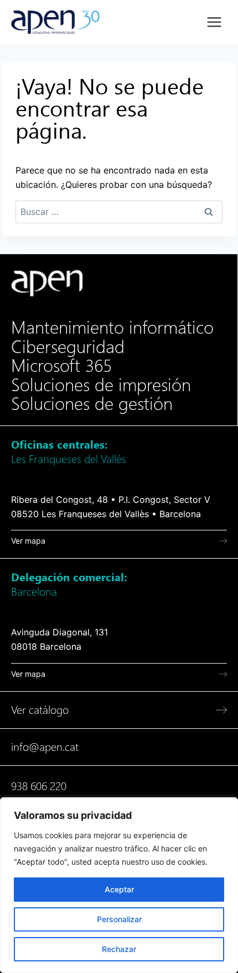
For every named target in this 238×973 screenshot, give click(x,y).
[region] (119, 885)
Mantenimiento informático (112, 327)
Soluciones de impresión (101, 385)
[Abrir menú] (214, 21)
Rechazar (119, 949)
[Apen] (47, 283)
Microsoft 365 (61, 365)
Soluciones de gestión (92, 403)
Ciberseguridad (68, 346)
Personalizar (119, 919)
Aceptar (119, 889)
